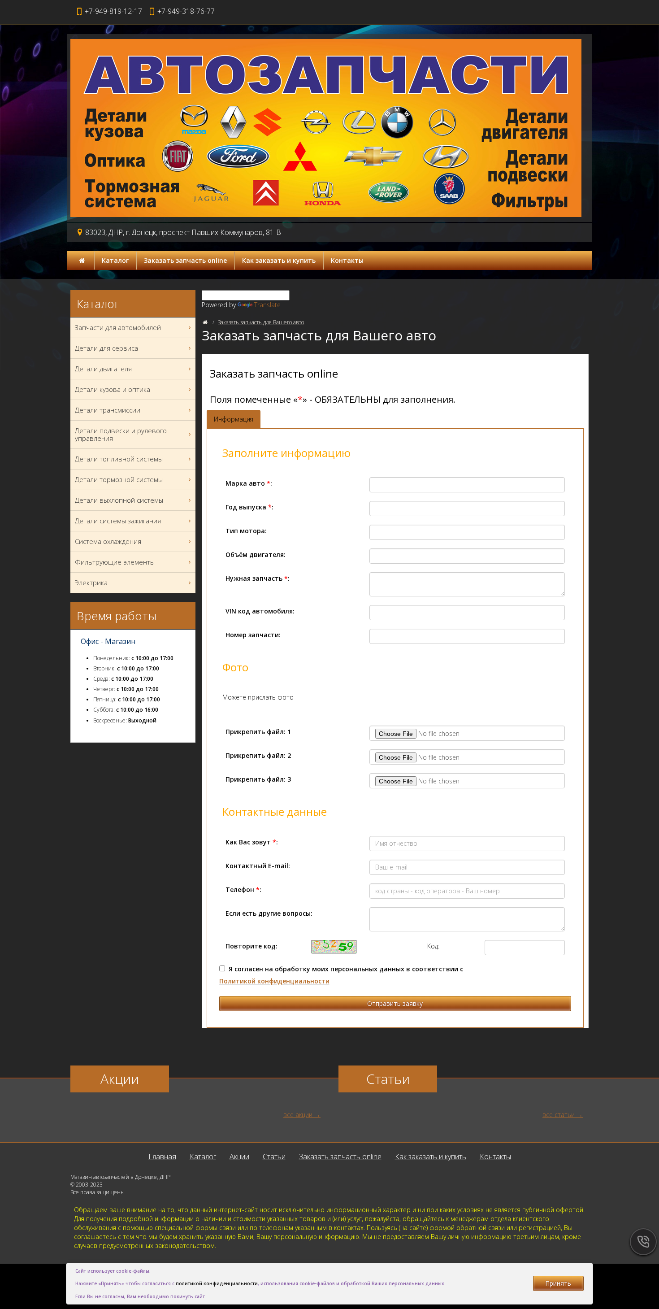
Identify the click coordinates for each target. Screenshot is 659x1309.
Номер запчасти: (253, 635)
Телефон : (243, 889)
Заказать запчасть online (185, 260)
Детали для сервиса (106, 348)
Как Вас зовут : (251, 842)
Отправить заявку (395, 1003)
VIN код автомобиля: (260, 611)
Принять (558, 1283)
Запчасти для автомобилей (118, 327)
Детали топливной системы (119, 458)
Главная (162, 1156)
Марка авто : (248, 483)
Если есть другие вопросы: (268, 913)
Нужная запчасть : (257, 578)
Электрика (91, 582)
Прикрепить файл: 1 (258, 731)
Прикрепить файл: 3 (258, 779)
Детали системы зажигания (118, 520)
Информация (233, 419)
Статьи (274, 1156)
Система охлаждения (108, 541)
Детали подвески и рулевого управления (121, 434)
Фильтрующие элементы (115, 561)
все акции (297, 1114)
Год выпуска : (249, 507)
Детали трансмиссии (107, 409)
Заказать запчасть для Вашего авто (261, 322)
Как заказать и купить (279, 260)
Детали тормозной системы (119, 479)
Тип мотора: (246, 530)
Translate (267, 304)
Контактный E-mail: (257, 865)
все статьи (558, 1114)
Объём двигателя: (255, 554)
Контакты (347, 260)
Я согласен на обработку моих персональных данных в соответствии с (341, 975)
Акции (239, 1156)
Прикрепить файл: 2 (258, 755)
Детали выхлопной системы (119, 500)
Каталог (115, 260)
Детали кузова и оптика (112, 389)
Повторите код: (251, 946)
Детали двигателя (103, 368)
